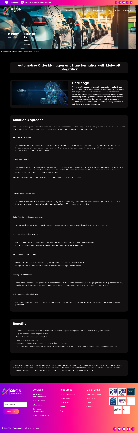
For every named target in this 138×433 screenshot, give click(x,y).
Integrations (38, 405)
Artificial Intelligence (41, 415)
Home (60, 10)
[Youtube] (124, 429)
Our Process (64, 402)
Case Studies (114, 10)
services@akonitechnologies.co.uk (38, 2)
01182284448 (13, 2)
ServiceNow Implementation (39, 395)
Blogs (62, 410)
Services (84, 10)
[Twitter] (119, 429)
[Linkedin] (115, 429)
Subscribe (11, 411)
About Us (70, 10)
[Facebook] (129, 429)
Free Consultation (93, 394)
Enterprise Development (38, 410)
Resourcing (98, 10)
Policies (62, 406)
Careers (89, 406)
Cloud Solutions (39, 401)
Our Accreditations (67, 394)
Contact (127, 10)
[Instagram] (133, 429)
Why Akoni (90, 398)
